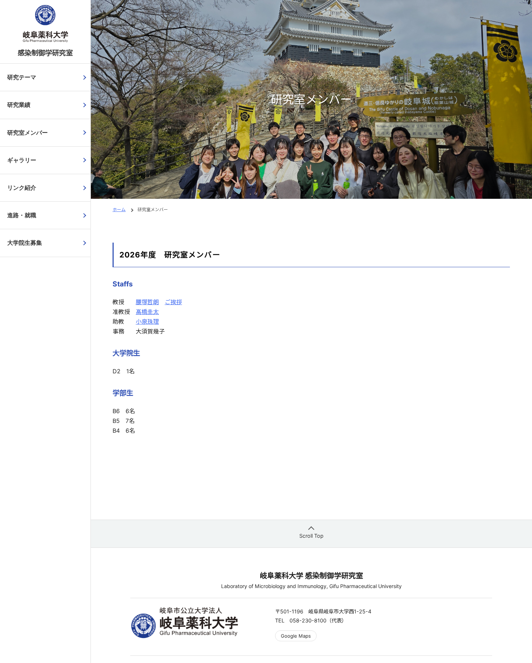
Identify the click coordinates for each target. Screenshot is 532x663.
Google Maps (296, 636)
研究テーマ (21, 77)
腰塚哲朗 (147, 302)
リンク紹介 (21, 187)
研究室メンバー (27, 132)
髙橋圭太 (147, 311)
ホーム (119, 209)
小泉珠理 (147, 321)
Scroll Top (311, 536)
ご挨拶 (173, 302)
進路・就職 (21, 215)
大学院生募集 (24, 242)
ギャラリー (21, 160)
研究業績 (18, 104)
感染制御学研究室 (45, 53)
